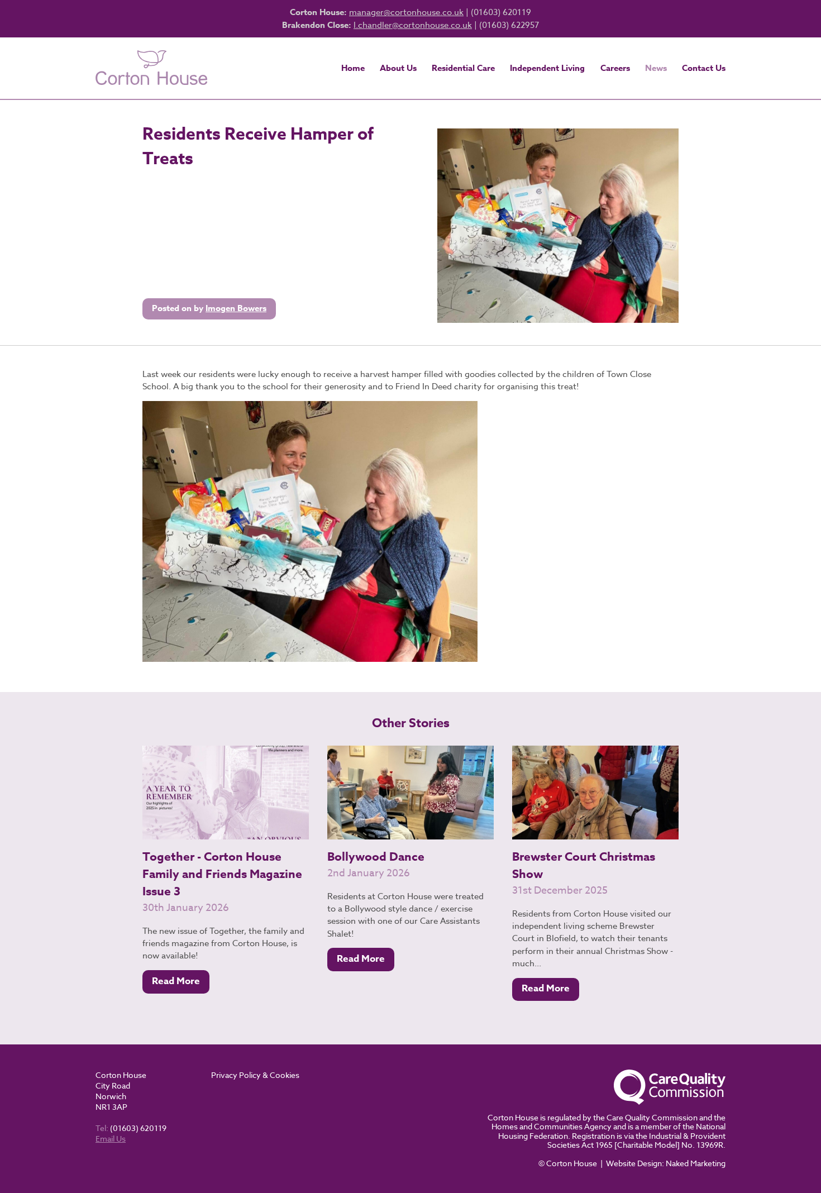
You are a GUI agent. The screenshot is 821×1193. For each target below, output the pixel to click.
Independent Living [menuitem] (547, 68)
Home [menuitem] (353, 68)
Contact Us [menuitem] (703, 68)
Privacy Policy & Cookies (255, 1075)
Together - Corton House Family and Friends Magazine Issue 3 (222, 874)
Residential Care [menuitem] (463, 68)
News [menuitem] (656, 68)
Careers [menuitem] (615, 68)
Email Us (111, 1138)
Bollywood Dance (375, 856)
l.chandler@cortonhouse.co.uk (413, 25)
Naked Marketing (695, 1163)
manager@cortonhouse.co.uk (406, 12)
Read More (176, 981)
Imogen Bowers (236, 308)
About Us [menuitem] (398, 68)
